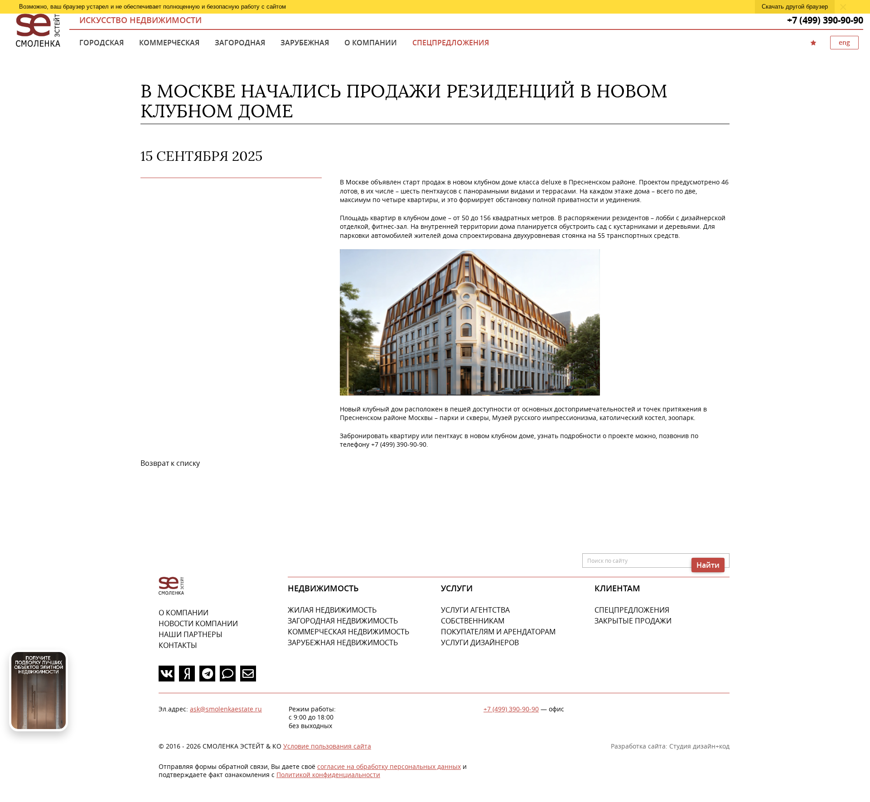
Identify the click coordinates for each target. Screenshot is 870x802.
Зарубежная (304, 43)
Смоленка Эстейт (38, 31)
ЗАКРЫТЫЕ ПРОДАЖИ (633, 621)
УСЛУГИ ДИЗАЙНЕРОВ (480, 642)
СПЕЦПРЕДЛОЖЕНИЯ (631, 610)
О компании (370, 43)
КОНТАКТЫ (178, 645)
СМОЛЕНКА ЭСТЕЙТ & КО (171, 586)
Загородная (240, 43)
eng (844, 42)
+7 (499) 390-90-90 (511, 709)
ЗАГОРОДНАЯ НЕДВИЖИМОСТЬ (343, 621)
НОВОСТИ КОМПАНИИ (198, 623)
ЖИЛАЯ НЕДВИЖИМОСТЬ (332, 610)
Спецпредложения (450, 43)
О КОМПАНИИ (183, 613)
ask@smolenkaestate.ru (226, 709)
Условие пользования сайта (327, 746)
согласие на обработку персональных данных (389, 766)
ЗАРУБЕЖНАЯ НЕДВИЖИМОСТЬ (343, 642)
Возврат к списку (170, 463)
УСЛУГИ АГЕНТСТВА (475, 610)
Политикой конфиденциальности (328, 774)
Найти (708, 565)
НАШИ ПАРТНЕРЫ (190, 634)
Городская (101, 43)
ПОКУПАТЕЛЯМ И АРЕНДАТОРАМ (498, 632)
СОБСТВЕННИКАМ (472, 621)
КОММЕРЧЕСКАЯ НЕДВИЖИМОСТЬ (348, 632)
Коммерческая (169, 43)
